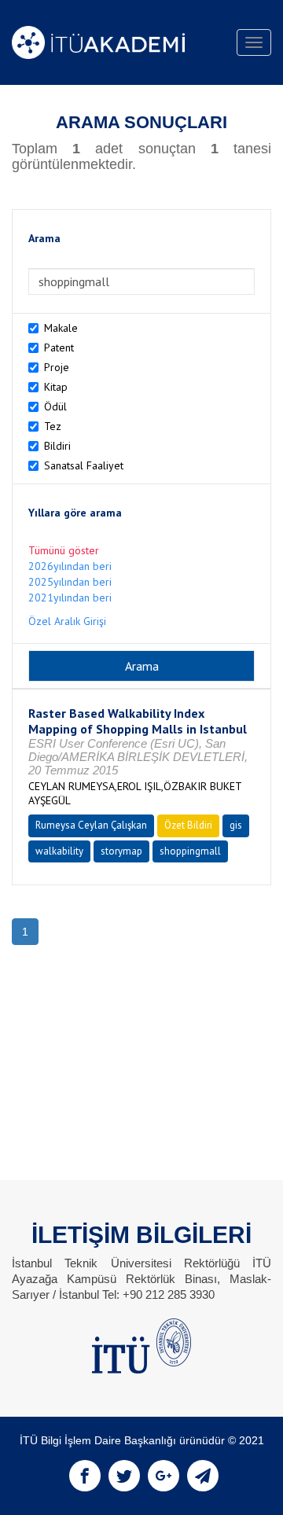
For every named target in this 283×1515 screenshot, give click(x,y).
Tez (52, 426)
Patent (59, 347)
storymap (121, 851)
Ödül (55, 406)
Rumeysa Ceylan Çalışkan (91, 825)
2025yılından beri (70, 582)
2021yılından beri (70, 597)
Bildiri (57, 446)
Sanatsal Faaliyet (83, 465)
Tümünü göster (63, 550)
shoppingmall (190, 851)
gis (236, 825)
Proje (56, 367)
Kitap (56, 387)
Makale (61, 328)
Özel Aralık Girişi (67, 621)
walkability (59, 851)
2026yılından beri (70, 566)
